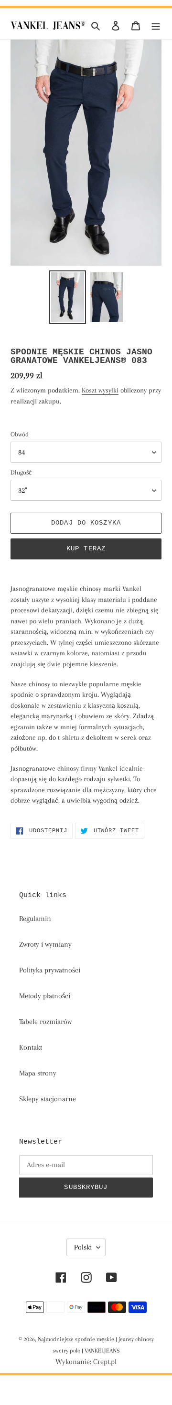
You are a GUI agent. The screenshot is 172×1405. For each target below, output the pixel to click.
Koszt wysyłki (100, 390)
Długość (21, 472)
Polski (83, 1247)
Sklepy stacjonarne (47, 1099)
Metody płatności (44, 996)
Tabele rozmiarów (45, 1021)
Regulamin (35, 918)
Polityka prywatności (49, 970)
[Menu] (156, 25)
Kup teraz (86, 548)
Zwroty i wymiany (45, 944)
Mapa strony (37, 1073)
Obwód (20, 434)
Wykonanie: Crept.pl (86, 1361)
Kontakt (30, 1047)
